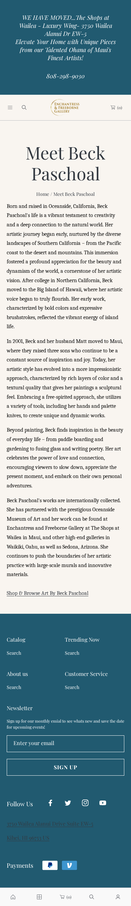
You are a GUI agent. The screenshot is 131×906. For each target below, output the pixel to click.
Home (42, 194)
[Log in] (118, 897)
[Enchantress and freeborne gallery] (13, 897)
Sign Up (65, 767)
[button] (10, 107)
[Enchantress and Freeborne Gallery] (65, 107)
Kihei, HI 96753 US (28, 837)
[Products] (39, 897)
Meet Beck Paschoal (74, 194)
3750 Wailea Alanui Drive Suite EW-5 (50, 823)
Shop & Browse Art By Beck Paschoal (47, 593)
